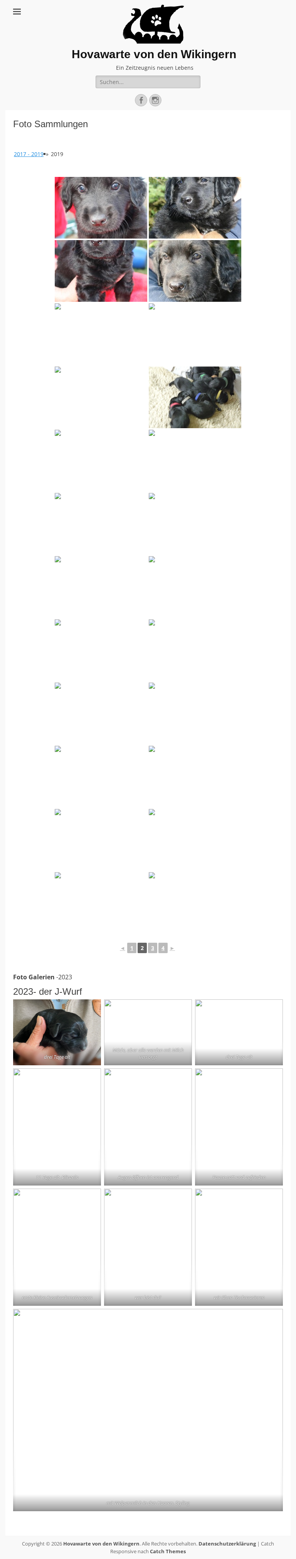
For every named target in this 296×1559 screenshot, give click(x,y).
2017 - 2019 (29, 154)
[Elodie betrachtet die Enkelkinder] (195, 903)
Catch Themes (168, 1551)
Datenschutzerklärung (227, 1543)
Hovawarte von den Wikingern (154, 54)
